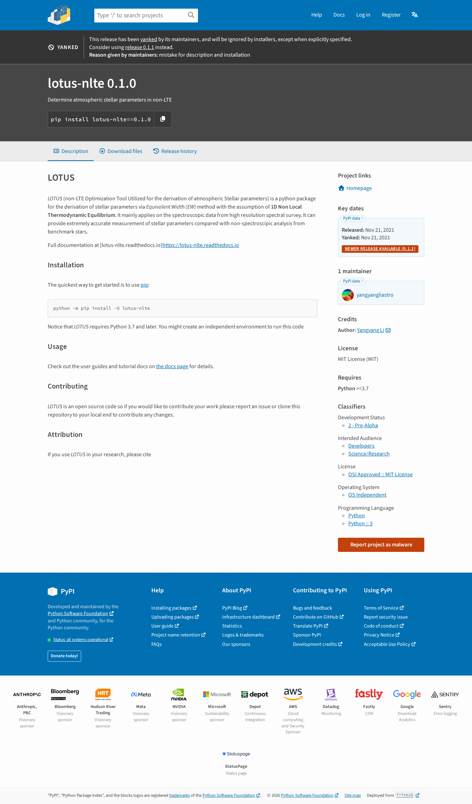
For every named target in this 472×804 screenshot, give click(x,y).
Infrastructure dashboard (248, 617)
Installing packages (171, 608)
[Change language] (415, 15)
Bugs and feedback (312, 608)
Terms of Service (381, 608)
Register (391, 15)
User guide (162, 626)
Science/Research (369, 454)
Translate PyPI (308, 626)
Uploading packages (172, 617)
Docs (339, 15)
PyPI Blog (232, 608)
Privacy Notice (379, 635)
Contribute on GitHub (315, 617)
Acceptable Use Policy (387, 644)
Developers (361, 446)
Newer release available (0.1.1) (380, 249)
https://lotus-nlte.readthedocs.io (200, 245)
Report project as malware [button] (381, 544)
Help (316, 15)
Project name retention (175, 635)
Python (356, 515)
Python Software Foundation (78, 613)
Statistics (232, 626)
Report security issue (386, 617)
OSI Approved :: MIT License (380, 474)
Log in (363, 15)
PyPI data (351, 218)
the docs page (172, 366)
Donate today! (64, 656)
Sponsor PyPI (307, 635)
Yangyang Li (370, 330)
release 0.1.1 (139, 47)
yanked (148, 39)
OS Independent (367, 495)
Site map (352, 795)
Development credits (315, 644)
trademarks (179, 795)
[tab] (71, 151)
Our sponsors (236, 644)
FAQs (156, 644)
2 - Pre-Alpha (363, 425)
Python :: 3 (360, 523)
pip (144, 285)
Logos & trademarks (243, 635)
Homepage (359, 188)
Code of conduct (381, 626)
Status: (80, 640)
